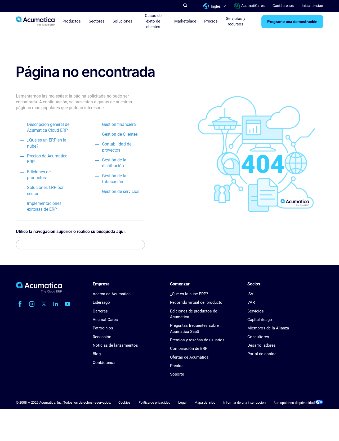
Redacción (102, 336)
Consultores (258, 336)
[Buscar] (140, 244)
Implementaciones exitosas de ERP (44, 206)
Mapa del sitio (204, 402)
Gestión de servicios (120, 191)
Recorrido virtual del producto (196, 302)
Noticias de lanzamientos (115, 345)
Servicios (255, 311)
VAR (251, 302)
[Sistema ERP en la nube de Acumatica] (39, 291)
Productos (72, 21)
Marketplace (185, 21)
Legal (182, 402)
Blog (97, 353)
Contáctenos (283, 6)
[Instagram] (32, 304)
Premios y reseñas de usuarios (197, 340)
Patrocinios (103, 328)
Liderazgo (101, 302)
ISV (250, 294)
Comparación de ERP (188, 348)
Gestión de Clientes (120, 134)
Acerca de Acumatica (112, 294)
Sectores (97, 21)
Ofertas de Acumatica (189, 357)
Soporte (177, 374)
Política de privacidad (154, 402)
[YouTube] (68, 304)
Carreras (100, 311)
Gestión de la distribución (114, 162)
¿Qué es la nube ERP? (189, 294)
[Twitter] (44, 304)
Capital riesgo (259, 319)
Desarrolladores (261, 345)
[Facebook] (20, 304)
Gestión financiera (119, 124)
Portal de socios (261, 353)
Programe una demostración (292, 22)
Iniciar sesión (312, 6)
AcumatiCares (253, 6)
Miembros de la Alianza (268, 328)
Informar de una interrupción (244, 402)
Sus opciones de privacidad (294, 403)
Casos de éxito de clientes (153, 21)
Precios (211, 21)
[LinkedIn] (56, 304)
